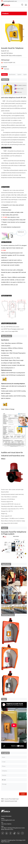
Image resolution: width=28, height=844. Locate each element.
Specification (12, 74)
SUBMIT (23, 794)
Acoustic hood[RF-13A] (9, 62)
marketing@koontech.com (10, 1)
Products (5, 13)
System (19, 74)
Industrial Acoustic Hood (11, 801)
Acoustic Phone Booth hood (11, 799)
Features (4, 74)
